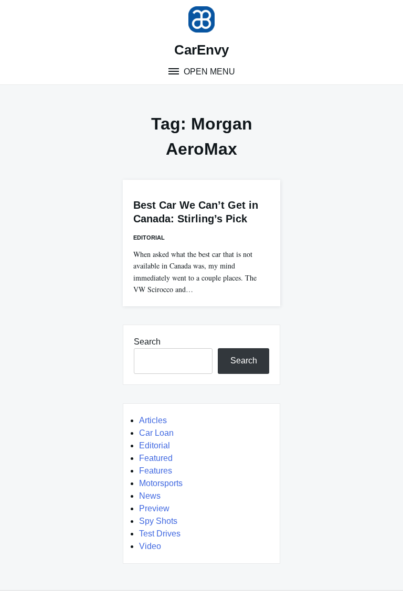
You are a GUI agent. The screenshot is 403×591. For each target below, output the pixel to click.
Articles (153, 420)
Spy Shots (158, 521)
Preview (154, 508)
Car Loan (156, 432)
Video (150, 546)
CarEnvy (201, 50)
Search (147, 341)
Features (155, 470)
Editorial (149, 237)
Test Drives (160, 533)
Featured (156, 458)
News (150, 495)
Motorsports (161, 483)
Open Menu (208, 71)
